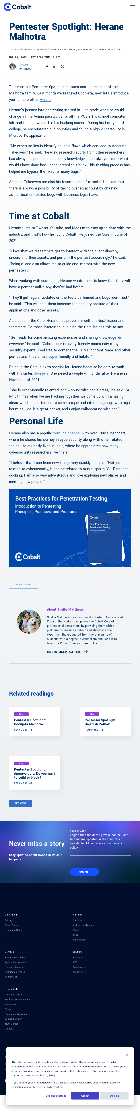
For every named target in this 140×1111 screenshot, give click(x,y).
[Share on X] (63, 67)
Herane (45, 99)
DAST (75, 935)
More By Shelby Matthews (64, 651)
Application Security (15, 962)
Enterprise (78, 957)
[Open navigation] (132, 7)
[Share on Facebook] (47, 67)
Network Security (14, 967)
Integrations (79, 939)
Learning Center (13, 1019)
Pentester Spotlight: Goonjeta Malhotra (30, 722)
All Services (11, 977)
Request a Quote (14, 930)
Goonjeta (41, 373)
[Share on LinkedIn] (55, 67)
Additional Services (15, 972)
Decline (114, 1095)
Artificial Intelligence (83, 925)
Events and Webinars (16, 1014)
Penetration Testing (15, 957)
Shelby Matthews (25, 66)
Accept (85, 1095)
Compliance (79, 967)
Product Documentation (17, 999)
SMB (75, 962)
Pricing (8, 920)
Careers (9, 1028)
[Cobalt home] (17, 7)
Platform (77, 920)
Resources (10, 1004)
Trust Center (11, 1023)
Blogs (8, 1009)
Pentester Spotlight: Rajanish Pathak (100, 722)
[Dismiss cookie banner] (127, 1055)
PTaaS (76, 930)
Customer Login (13, 994)
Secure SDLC (79, 972)
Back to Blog (23, 584)
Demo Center (12, 925)
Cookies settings (55, 1095)
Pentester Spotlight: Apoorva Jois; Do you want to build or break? (34, 773)
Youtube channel (67, 433)
